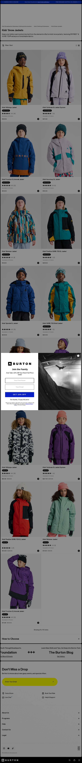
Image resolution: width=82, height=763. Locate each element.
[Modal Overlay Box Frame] (41, 381)
